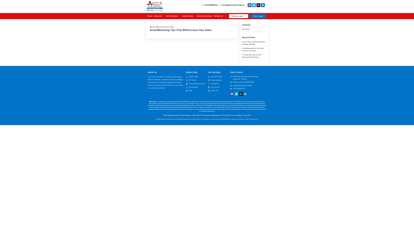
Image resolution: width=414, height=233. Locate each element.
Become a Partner (204, 16)
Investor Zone (187, 16)
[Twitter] (254, 5)
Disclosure (216, 119)
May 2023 (245, 29)
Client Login (258, 16)
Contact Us (218, 16)
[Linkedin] (263, 5)
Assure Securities (168, 27)
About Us (158, 16)
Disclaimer (206, 119)
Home (150, 16)
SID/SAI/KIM (225, 119)
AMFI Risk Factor (252, 119)
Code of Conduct (238, 119)
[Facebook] (250, 5)
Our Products (171, 16)
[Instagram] (258, 5)
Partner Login (237, 16)
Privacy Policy (195, 119)
